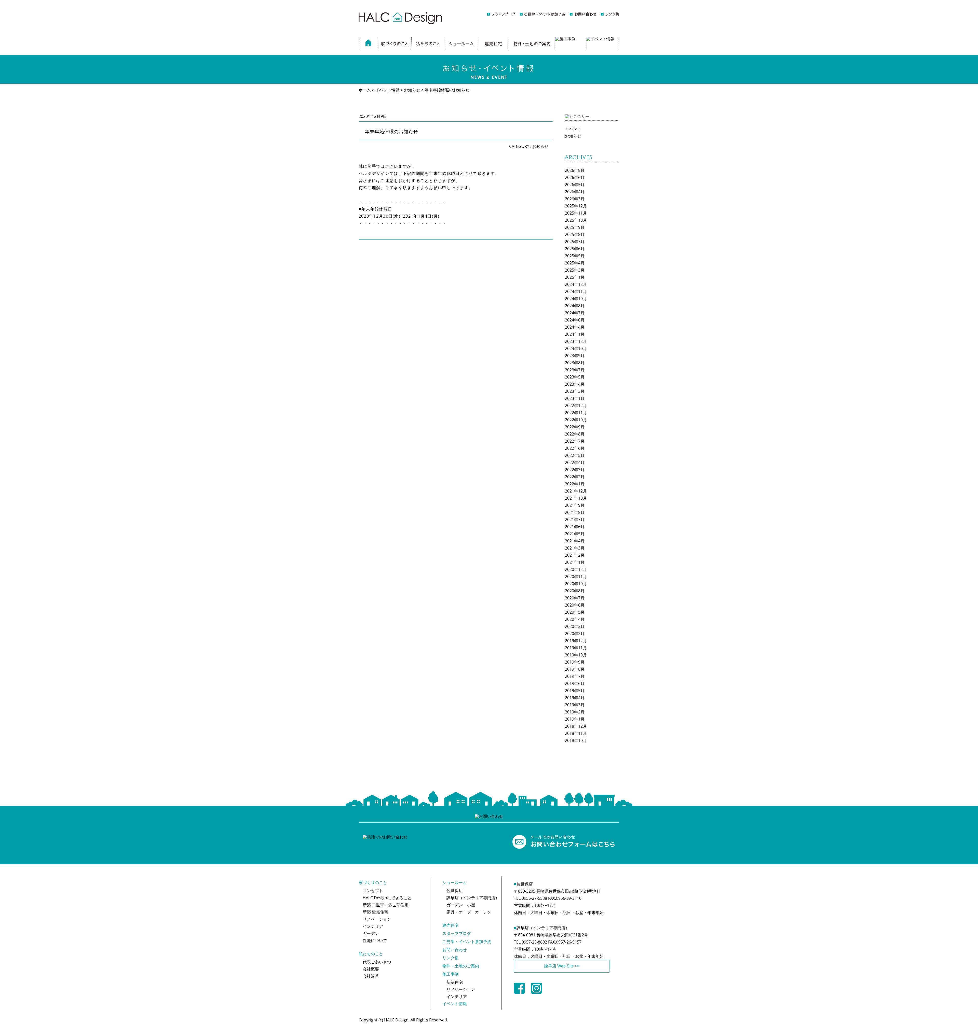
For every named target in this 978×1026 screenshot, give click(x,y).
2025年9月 (575, 227)
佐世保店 (454, 890)
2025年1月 (575, 277)
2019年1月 (575, 719)
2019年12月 (576, 640)
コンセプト (373, 890)
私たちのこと (371, 954)
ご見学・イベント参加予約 (466, 941)
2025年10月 (576, 220)
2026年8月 (575, 170)
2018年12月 (576, 726)
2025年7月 (575, 241)
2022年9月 (575, 427)
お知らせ (540, 146)
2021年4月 (575, 541)
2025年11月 (576, 213)
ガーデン (371, 933)
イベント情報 (454, 1003)
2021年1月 (575, 562)
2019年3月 (575, 705)
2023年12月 (576, 341)
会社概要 (371, 969)
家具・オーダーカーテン (468, 912)
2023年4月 (575, 384)
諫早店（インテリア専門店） (472, 898)
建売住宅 (450, 925)
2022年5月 (575, 455)
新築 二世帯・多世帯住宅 (386, 905)
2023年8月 (575, 363)
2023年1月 (575, 398)
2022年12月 (576, 405)
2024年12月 (576, 284)
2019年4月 (575, 697)
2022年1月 (575, 484)
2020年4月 (575, 619)
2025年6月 (575, 248)
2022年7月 (575, 441)
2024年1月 (575, 334)
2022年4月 (575, 462)
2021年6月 (575, 526)
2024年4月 (575, 327)
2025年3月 (575, 270)
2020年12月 (576, 569)
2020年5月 (575, 612)
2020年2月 (575, 633)
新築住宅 (454, 982)
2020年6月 (575, 605)
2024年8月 (575, 305)
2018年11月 (576, 733)
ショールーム (454, 882)
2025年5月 (575, 256)
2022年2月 (575, 477)
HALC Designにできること (387, 898)
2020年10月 (576, 583)
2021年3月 (575, 548)
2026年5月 (575, 184)
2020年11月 (576, 576)
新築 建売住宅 (375, 912)
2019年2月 (575, 712)
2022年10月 (576, 420)
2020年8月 (575, 591)
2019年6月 (575, 683)
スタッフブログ (456, 933)
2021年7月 (575, 519)
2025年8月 (575, 234)
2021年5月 (575, 534)
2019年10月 (576, 655)
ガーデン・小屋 (460, 905)
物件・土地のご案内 (460, 966)
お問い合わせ (454, 949)
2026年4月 (575, 191)
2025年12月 (576, 206)
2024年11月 (576, 291)
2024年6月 (575, 320)
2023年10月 (576, 348)
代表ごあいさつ (377, 962)
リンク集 (450, 958)
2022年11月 (576, 412)
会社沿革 (371, 976)
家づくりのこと (373, 882)
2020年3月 (575, 626)
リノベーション (377, 919)
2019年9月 (575, 662)
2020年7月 (575, 598)
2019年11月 (576, 648)
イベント (573, 129)
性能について (375, 940)
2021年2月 (575, 555)
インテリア (373, 926)
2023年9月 (575, 355)
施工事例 (450, 974)
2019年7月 (575, 676)
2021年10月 (576, 498)
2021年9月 (575, 505)
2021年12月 (576, 491)
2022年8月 (575, 434)
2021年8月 (575, 512)
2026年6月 (575, 177)
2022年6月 (575, 448)
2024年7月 (575, 313)
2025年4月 (575, 263)
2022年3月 (575, 469)
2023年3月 (575, 391)
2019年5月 (575, 690)
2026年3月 (575, 199)
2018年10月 (576, 740)
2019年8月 (575, 669)
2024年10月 (576, 298)
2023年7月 (575, 370)
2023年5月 (575, 377)
